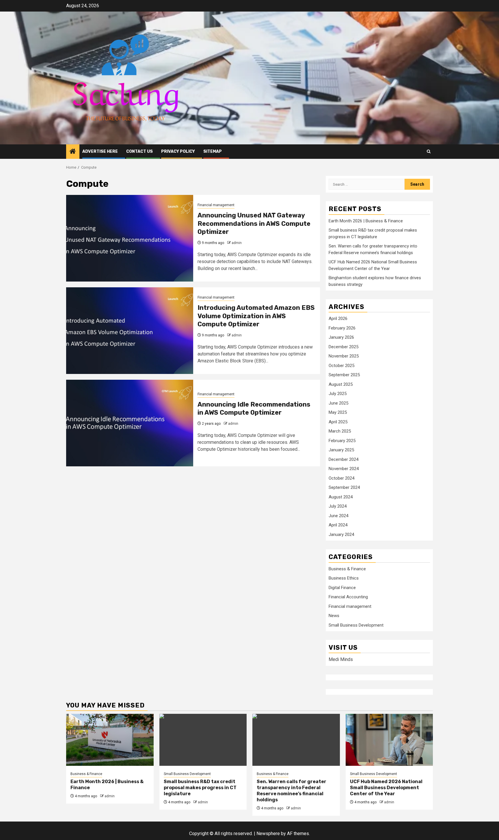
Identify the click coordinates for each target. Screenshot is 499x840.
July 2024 (338, 506)
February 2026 (342, 328)
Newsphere (268, 833)
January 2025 (341, 449)
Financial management (216, 205)
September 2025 (344, 374)
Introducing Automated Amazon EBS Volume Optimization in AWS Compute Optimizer (256, 316)
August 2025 (341, 384)
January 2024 (341, 534)
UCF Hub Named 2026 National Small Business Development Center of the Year (386, 787)
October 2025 (341, 365)
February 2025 (342, 440)
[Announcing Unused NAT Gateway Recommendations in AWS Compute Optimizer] (129, 238)
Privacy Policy (178, 151)
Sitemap (212, 151)
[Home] (73, 152)
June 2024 (338, 515)
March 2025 (340, 431)
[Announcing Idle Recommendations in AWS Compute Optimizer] (129, 423)
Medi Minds (341, 659)
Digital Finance (342, 587)
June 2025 (338, 403)
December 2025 (343, 346)
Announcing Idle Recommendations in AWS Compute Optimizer (254, 409)
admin (237, 243)
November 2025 (344, 356)
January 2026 (341, 337)
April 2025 (338, 421)
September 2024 (344, 487)
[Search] (428, 151)
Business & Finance (347, 568)
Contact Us (139, 151)
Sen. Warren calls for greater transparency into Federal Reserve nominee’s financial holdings (291, 790)
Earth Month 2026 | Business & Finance (366, 220)
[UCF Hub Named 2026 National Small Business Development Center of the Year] (389, 740)
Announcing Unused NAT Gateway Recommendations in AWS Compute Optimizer (254, 223)
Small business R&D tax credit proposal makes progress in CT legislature (200, 787)
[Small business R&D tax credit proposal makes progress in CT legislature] (203, 740)
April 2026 (338, 318)
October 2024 (341, 478)
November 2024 (344, 468)
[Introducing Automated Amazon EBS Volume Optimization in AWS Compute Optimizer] (129, 330)
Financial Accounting (348, 596)
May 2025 (338, 412)
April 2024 (338, 525)
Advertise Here (100, 151)
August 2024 (341, 497)
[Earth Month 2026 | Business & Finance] (110, 740)
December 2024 (343, 459)
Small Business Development (356, 625)
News (334, 615)
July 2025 (338, 393)
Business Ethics (344, 578)
